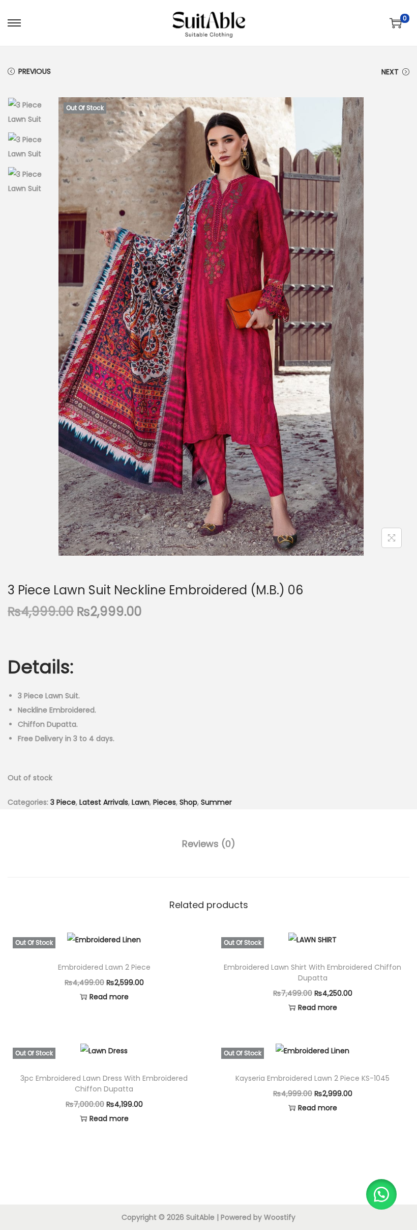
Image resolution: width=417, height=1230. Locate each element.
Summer (216, 802)
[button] (381, 1194)
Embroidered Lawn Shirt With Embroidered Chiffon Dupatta (312, 972)
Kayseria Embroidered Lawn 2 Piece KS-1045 (312, 1078)
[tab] (208, 844)
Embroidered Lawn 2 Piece (104, 967)
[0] (396, 23)
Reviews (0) (208, 843)
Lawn (141, 802)
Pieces (164, 802)
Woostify (279, 1217)
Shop (188, 802)
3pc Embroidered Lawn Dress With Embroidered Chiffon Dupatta (104, 1083)
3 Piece (63, 802)
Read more (109, 997)
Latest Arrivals (103, 802)
